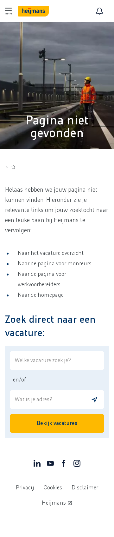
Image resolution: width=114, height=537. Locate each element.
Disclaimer (85, 488)
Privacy (25, 488)
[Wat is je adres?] (95, 399)
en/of (19, 380)
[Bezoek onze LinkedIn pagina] (37, 465)
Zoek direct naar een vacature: (50, 326)
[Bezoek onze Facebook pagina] (63, 465)
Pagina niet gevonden (57, 127)
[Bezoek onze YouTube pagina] (50, 465)
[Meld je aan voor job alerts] (99, 11)
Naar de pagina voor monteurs (55, 264)
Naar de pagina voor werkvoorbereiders (42, 279)
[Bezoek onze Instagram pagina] (77, 465)
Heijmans (54, 503)
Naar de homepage (41, 295)
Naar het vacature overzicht (51, 253)
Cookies (53, 488)
